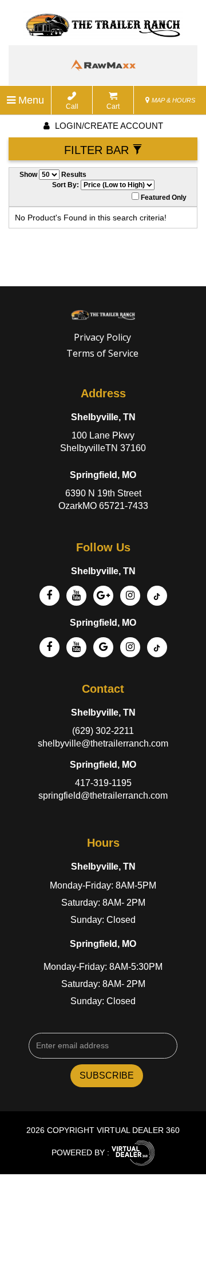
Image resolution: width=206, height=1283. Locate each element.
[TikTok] (157, 647)
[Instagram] (130, 596)
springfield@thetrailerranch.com (103, 795)
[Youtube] (76, 647)
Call (72, 106)
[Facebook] (49, 596)
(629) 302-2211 (103, 731)
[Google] (103, 596)
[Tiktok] (157, 596)
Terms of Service (102, 353)
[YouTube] (76, 596)
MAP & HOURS (172, 100)
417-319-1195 (103, 783)
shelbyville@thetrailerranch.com (103, 743)
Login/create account (108, 126)
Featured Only (163, 198)
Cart (113, 106)
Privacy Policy (102, 337)
